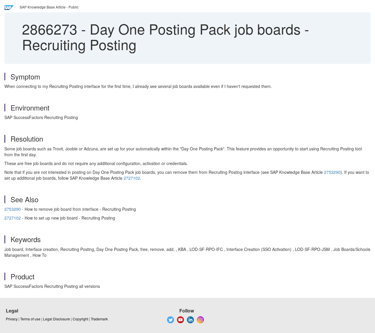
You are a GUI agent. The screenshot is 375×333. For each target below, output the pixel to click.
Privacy (12, 318)
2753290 (332, 172)
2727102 (132, 178)
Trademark (99, 318)
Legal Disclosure (56, 318)
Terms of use (30, 318)
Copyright (80, 318)
